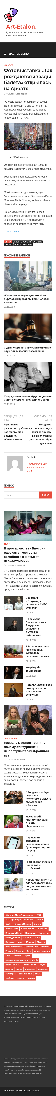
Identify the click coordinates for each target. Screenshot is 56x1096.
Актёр (8, 924)
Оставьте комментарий (15, 93)
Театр (7, 544)
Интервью (30, 933)
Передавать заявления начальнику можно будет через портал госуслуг (38, 844)
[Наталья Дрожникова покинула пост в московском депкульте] (13, 695)
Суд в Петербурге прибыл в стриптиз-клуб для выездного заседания (28, 349)
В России (26, 242)
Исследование (12, 937)
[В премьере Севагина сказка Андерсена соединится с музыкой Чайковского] (13, 629)
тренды (20, 978)
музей (27, 955)
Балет (16, 242)
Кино (37, 937)
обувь (43, 964)
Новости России (23, 245)
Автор (40, 919)
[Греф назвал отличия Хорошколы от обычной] (13, 872)
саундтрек (10, 973)
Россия (9, 951)
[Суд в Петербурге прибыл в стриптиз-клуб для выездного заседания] (28, 343)
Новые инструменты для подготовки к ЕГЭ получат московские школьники (39, 884)
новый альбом (12, 964)
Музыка (41, 942)
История (27, 937)
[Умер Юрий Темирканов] (13, 678)
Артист (37, 924)
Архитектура (11, 928)
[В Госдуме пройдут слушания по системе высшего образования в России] (13, 802)
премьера (30, 969)
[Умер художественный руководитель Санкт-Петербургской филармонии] (28, 392)
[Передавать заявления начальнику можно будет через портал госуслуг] (13, 848)
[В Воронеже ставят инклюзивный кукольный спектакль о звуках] (13, 657)
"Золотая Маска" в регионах (19, 915)
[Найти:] (28, 494)
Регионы (45, 946)
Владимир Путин (13, 933)
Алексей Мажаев (22, 924)
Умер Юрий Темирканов (33, 669)
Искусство (44, 933)
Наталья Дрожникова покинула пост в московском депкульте (39, 689)
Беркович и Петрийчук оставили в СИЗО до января (36, 602)
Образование (10, 738)
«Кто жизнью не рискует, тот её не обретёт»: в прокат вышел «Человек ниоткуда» (26, 299)
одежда (9, 969)
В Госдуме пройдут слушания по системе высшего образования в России (38, 798)
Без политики (28, 928)
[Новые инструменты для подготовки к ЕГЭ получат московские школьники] (13, 890)
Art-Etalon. (21, 26)
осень (19, 969)
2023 (39, 915)
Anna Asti (28, 919)
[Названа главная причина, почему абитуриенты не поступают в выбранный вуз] (28, 735)
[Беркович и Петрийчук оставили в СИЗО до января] (13, 608)
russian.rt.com (11, 231)
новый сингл (29, 964)
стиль (38, 973)
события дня (25, 973)
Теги (29, 951)
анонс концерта (42, 951)
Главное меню (18, 53)
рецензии (43, 969)
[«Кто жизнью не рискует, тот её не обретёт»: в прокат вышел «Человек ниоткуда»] (28, 291)
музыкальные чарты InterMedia (21, 960)
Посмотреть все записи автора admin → (37, 467)
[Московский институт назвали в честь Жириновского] (13, 827)
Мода (20, 942)
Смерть (19, 951)
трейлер (9, 978)
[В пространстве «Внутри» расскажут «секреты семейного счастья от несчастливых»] (28, 541)
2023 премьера (13, 919)
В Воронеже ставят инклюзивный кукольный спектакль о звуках (37, 651)
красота (17, 955)
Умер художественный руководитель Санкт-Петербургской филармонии (27, 398)
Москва (9, 245)
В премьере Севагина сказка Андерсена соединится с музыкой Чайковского (36, 627)
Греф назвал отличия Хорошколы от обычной (39, 865)
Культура (8, 65)
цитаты (31, 978)
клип (7, 955)
